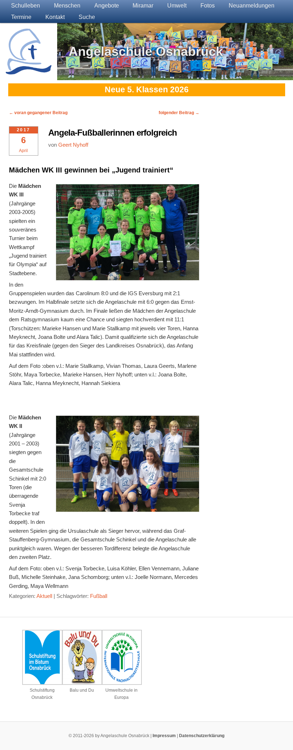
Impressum (164, 735)
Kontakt (55, 17)
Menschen (67, 6)
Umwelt (177, 6)
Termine (21, 17)
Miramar (143, 6)
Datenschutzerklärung (201, 735)
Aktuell (44, 596)
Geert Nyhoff (73, 145)
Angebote (106, 6)
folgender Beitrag (179, 112)
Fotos (207, 6)
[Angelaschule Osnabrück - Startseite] (28, 70)
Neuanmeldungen (251, 6)
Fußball (98, 596)
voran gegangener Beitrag (38, 112)
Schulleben (25, 6)
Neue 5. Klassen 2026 (147, 89)
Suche (87, 17)
